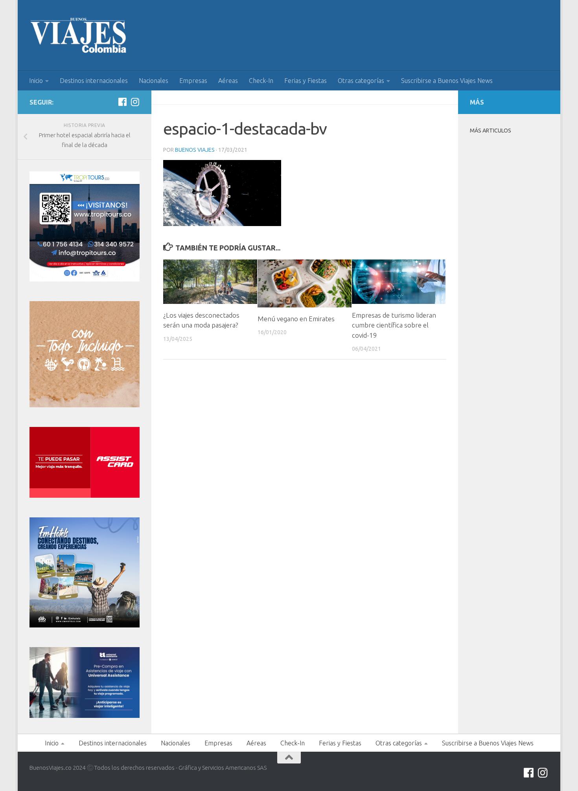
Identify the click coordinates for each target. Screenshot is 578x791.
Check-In (261, 80)
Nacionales (153, 80)
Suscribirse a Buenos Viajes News (447, 80)
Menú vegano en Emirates (296, 318)
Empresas (193, 80)
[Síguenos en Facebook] (122, 102)
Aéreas (228, 80)
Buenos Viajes (195, 150)
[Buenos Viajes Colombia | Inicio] (78, 35)
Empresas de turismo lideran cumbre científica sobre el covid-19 (394, 325)
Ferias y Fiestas (305, 80)
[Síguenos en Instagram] (135, 102)
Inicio (36, 80)
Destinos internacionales (94, 80)
